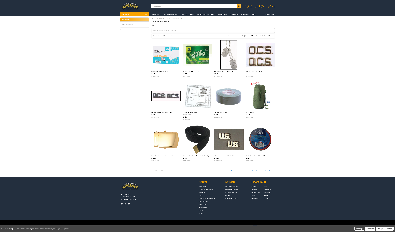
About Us (184, 14)
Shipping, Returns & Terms (205, 14)
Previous (233, 171)
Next (270, 171)
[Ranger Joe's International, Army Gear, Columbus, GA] (123, 210)
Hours (254, 14)
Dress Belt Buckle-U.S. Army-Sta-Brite (162, 156)
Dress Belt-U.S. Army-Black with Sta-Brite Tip (196, 156)
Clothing (227, 195)
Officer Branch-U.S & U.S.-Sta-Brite (224, 156)
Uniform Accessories (231, 198)
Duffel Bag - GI (250, 112)
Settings (359, 229)
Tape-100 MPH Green (220, 112)
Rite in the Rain (256, 192)
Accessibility (245, 14)
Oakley (254, 195)
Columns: (231, 36)
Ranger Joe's (255, 198)
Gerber (266, 195)
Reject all (370, 229)
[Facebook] (125, 204)
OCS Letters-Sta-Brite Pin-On (254, 71)
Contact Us (155, 14)
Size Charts (234, 14)
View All (266, 198)
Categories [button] (126, 14)
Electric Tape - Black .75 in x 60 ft (255, 156)
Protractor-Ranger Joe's (190, 112)
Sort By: (155, 36)
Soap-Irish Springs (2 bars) (191, 71)
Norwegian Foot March (232, 186)
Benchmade (267, 192)
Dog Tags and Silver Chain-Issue (223, 71)
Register (262, 7)
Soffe (265, 186)
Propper (254, 186)
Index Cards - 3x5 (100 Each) (159, 71)
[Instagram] (128, 204)
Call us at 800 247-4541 (129, 199)
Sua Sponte (267, 189)
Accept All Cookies (385, 229)
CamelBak (254, 189)
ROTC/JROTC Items (231, 192)
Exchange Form (222, 14)
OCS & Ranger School (231, 189)
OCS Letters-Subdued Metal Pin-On (161, 112)
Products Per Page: (261, 36)
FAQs (191, 14)
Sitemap (201, 213)
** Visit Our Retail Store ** (170, 14)
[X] (121, 204)
